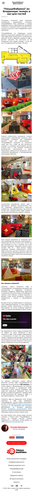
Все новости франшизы (16, 443)
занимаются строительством (17, 409)
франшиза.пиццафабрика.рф (14, 421)
